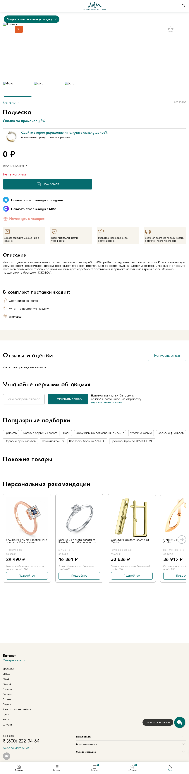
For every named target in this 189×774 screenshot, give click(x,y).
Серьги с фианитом (171, 433)
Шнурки (7, 725)
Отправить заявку (68, 399)
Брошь (6, 674)
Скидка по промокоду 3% (24, 120)
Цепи (66, 433)
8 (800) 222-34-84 (21, 741)
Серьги (7, 704)
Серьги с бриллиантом (20, 441)
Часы (6, 720)
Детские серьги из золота (40, 433)
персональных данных (106, 402)
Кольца (7, 684)
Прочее (7, 699)
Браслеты (11, 433)
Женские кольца (53, 441)
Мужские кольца (141, 433)
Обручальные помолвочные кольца (100, 433)
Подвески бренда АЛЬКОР (87, 441)
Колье (6, 679)
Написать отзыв (167, 355)
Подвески (8, 694)
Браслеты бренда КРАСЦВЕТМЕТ (132, 441)
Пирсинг (8, 689)
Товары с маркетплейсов (17, 709)
